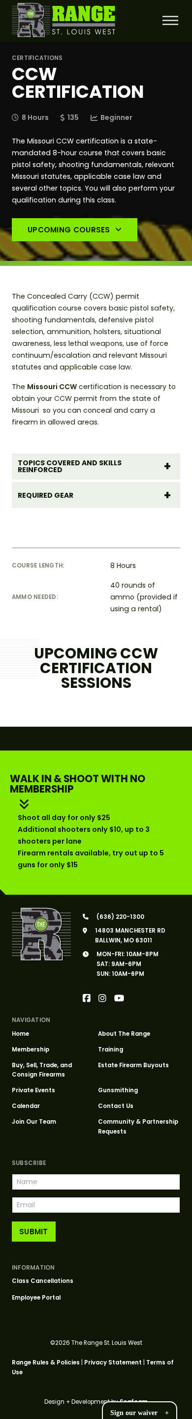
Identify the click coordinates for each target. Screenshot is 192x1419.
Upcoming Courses (69, 230)
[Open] (170, 20)
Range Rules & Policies (46, 1362)
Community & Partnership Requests (138, 1126)
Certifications (37, 58)
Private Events (33, 1090)
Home (20, 1034)
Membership (30, 1049)
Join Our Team (34, 1122)
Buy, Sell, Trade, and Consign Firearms (42, 1070)
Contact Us (115, 1106)
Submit (33, 1231)
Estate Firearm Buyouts (133, 1065)
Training (110, 1049)
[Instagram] (102, 998)
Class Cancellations (42, 1281)
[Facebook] (87, 998)
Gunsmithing (118, 1090)
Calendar (26, 1106)
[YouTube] (119, 998)
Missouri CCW (52, 387)
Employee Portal (36, 1298)
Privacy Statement (113, 1362)
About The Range (124, 1034)
